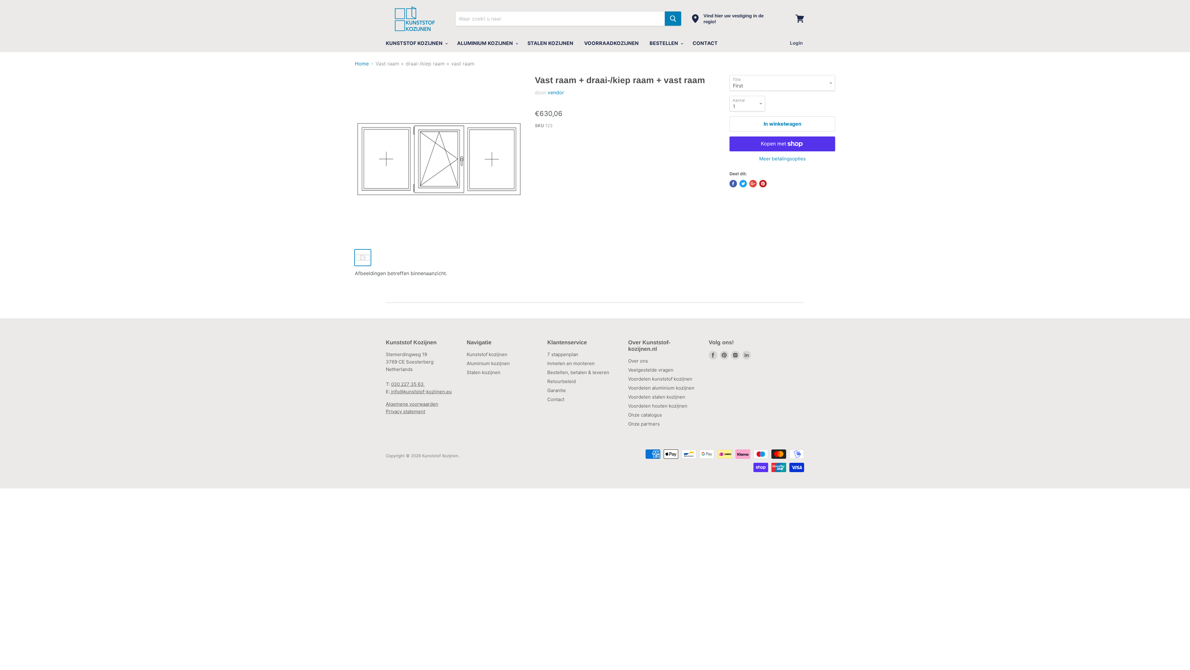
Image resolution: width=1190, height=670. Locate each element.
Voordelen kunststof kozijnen (660, 379)
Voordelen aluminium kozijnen (661, 388)
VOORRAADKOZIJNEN (611, 43)
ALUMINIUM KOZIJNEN (485, 43)
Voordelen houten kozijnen (657, 406)
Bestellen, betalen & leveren (578, 372)
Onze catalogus (645, 415)
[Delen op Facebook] (733, 183)
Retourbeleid (561, 381)
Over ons (638, 361)
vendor (556, 92)
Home (362, 63)
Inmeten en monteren (571, 363)
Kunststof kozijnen (487, 354)
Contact (555, 399)
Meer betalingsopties (782, 158)
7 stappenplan (562, 354)
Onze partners (644, 424)
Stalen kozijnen (483, 372)
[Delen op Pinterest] (763, 183)
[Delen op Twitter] (743, 183)
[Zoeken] (673, 18)
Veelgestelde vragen (650, 370)
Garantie (556, 390)
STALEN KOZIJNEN (550, 43)
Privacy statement (405, 411)
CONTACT (705, 43)
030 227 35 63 (408, 384)
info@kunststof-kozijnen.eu (421, 392)
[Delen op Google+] (753, 183)
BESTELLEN (664, 43)
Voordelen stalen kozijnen (656, 397)
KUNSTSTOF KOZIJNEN (415, 43)
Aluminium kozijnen (488, 363)
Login (796, 43)
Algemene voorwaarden (412, 404)
